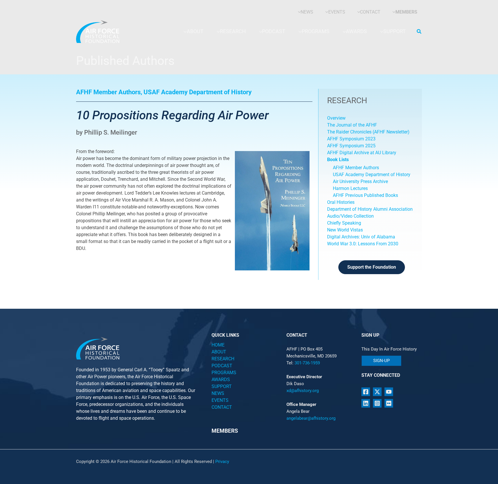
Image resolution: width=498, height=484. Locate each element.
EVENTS (220, 400)
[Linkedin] (365, 403)
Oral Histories (340, 202)
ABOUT (219, 352)
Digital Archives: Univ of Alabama (361, 237)
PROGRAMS (224, 372)
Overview (336, 118)
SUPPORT (222, 386)
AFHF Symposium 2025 (351, 145)
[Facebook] (365, 391)
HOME (218, 345)
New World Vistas (345, 230)
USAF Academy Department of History (371, 174)
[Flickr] (388, 403)
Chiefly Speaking (344, 223)
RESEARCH (223, 358)
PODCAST (222, 365)
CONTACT (222, 407)
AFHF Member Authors (356, 167)
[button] (419, 31)
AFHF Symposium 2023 (351, 139)
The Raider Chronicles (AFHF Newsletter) (368, 132)
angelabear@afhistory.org (310, 418)
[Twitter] (377, 391)
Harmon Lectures (350, 188)
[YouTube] (388, 391)
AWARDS (221, 379)
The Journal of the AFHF (352, 125)
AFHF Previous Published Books (365, 195)
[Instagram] (377, 403)
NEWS (218, 393)
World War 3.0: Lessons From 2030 (362, 243)
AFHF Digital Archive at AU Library (361, 152)
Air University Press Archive (360, 181)
